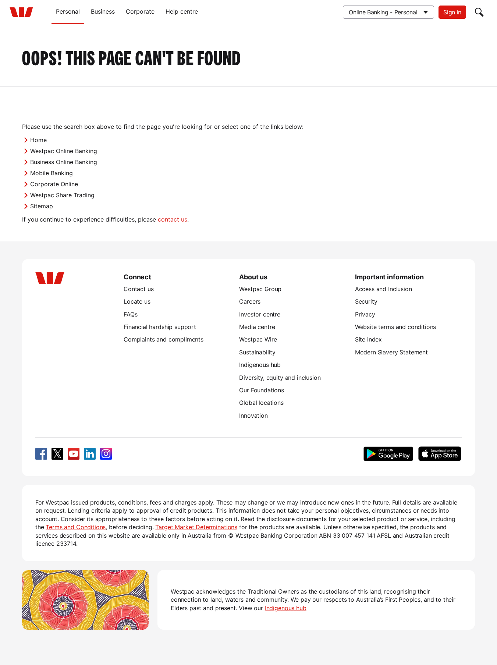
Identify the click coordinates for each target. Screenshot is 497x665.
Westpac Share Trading (62, 195)
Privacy (365, 314)
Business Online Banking (63, 162)
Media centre (257, 326)
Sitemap (41, 206)
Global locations (261, 402)
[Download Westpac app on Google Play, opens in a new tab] (388, 453)
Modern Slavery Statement (391, 352)
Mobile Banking (51, 173)
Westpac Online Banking (63, 151)
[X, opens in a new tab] (57, 454)
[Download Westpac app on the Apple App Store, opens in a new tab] (440, 453)
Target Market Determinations (196, 527)
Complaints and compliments (163, 339)
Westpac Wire (258, 339)
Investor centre (259, 314)
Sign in (452, 12)
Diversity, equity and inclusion (279, 377)
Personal (68, 11)
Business (103, 11)
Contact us (138, 289)
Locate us (137, 301)
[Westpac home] (21, 12)
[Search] (479, 12)
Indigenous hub (260, 364)
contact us (172, 219)
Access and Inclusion (383, 289)
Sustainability (257, 352)
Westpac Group (260, 289)
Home (38, 140)
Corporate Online (54, 184)
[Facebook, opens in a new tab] (41, 454)
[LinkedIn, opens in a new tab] (90, 454)
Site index (368, 339)
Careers (249, 301)
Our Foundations (261, 390)
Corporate (140, 11)
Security (366, 301)
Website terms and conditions (395, 326)
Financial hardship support (160, 326)
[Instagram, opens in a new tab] (106, 454)
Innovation (253, 415)
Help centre (182, 11)
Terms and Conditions (76, 527)
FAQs (130, 314)
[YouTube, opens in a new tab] (73, 454)
